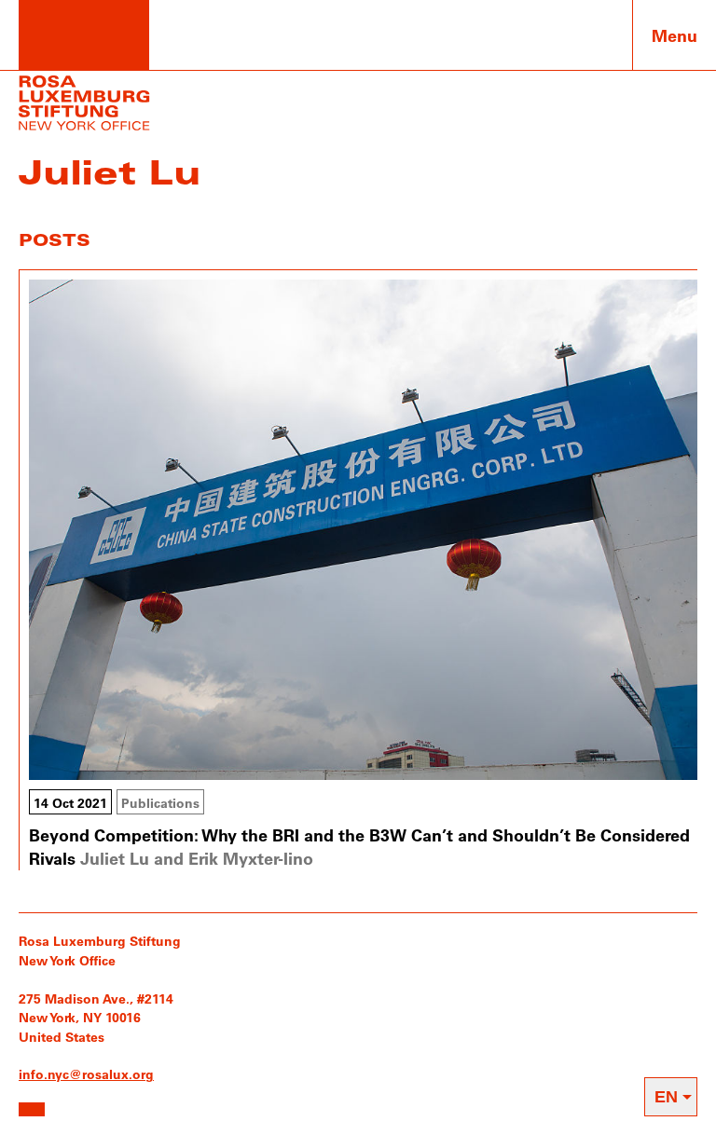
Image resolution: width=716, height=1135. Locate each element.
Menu (674, 35)
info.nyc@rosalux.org (86, 1074)
